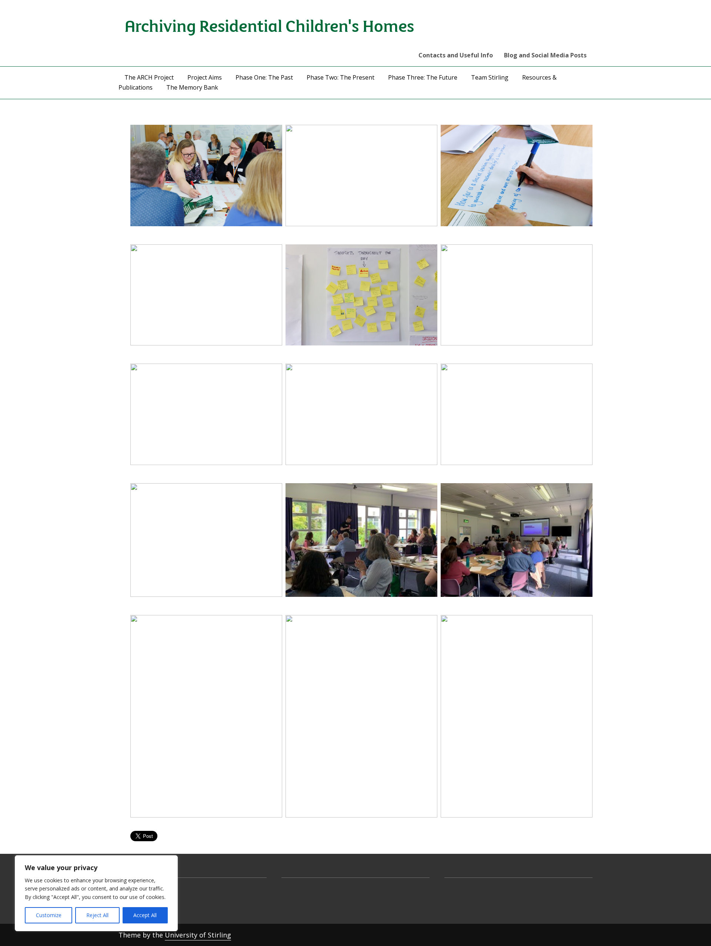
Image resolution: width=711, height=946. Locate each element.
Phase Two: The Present (340, 77)
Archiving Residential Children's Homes (269, 25)
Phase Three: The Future (422, 77)
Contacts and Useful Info (455, 55)
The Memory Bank (192, 87)
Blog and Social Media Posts (545, 55)
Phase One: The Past (264, 77)
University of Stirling (198, 934)
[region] (96, 893)
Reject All (97, 915)
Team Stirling (489, 77)
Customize (48, 915)
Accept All (145, 915)
